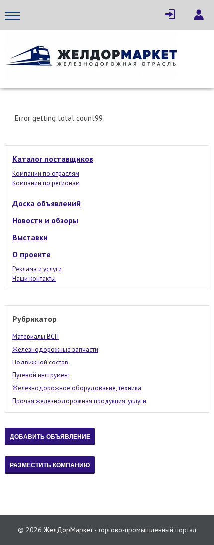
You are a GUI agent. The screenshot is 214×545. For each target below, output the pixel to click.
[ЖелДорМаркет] (92, 56)
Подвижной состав (40, 362)
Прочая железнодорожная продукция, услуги (79, 401)
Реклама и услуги (37, 269)
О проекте (31, 254)
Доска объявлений (46, 203)
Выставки (30, 237)
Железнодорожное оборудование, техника (76, 388)
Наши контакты (34, 278)
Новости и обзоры (45, 220)
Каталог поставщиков (52, 159)
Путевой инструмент (41, 375)
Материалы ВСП (35, 336)
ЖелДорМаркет (68, 529)
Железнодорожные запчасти (55, 349)
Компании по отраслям (45, 173)
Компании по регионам (46, 183)
